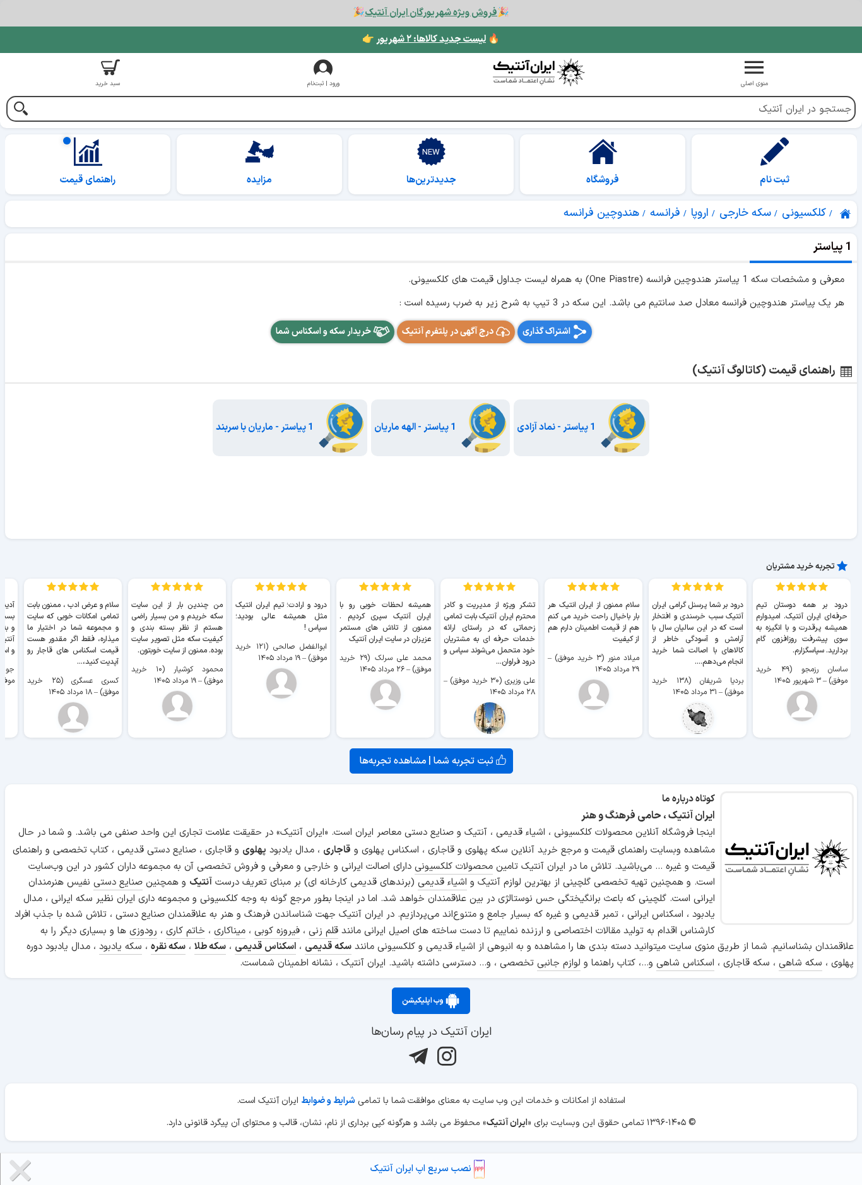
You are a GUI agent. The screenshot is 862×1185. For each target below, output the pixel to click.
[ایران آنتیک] (846, 214)
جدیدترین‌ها (431, 180)
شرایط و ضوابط (328, 1100)
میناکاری (229, 931)
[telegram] (417, 1055)
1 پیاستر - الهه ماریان (415, 427)
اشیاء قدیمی (442, 882)
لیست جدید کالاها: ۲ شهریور (431, 39)
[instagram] (445, 1055)
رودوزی (143, 931)
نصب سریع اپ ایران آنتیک (422, 1169)
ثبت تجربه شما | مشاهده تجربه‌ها (428, 761)
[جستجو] (20, 110)
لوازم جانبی (559, 963)
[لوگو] (539, 72)
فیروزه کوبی (277, 931)
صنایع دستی (118, 882)
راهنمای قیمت (87, 180)
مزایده (259, 180)
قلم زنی (323, 931)
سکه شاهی (800, 963)
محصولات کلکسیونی (454, 866)
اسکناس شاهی (685, 963)
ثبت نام (774, 180)
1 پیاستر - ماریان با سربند (265, 427)
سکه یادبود (120, 947)
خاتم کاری (185, 931)
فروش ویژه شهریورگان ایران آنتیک (431, 13)
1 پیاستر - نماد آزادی (556, 427)
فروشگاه (602, 180)
